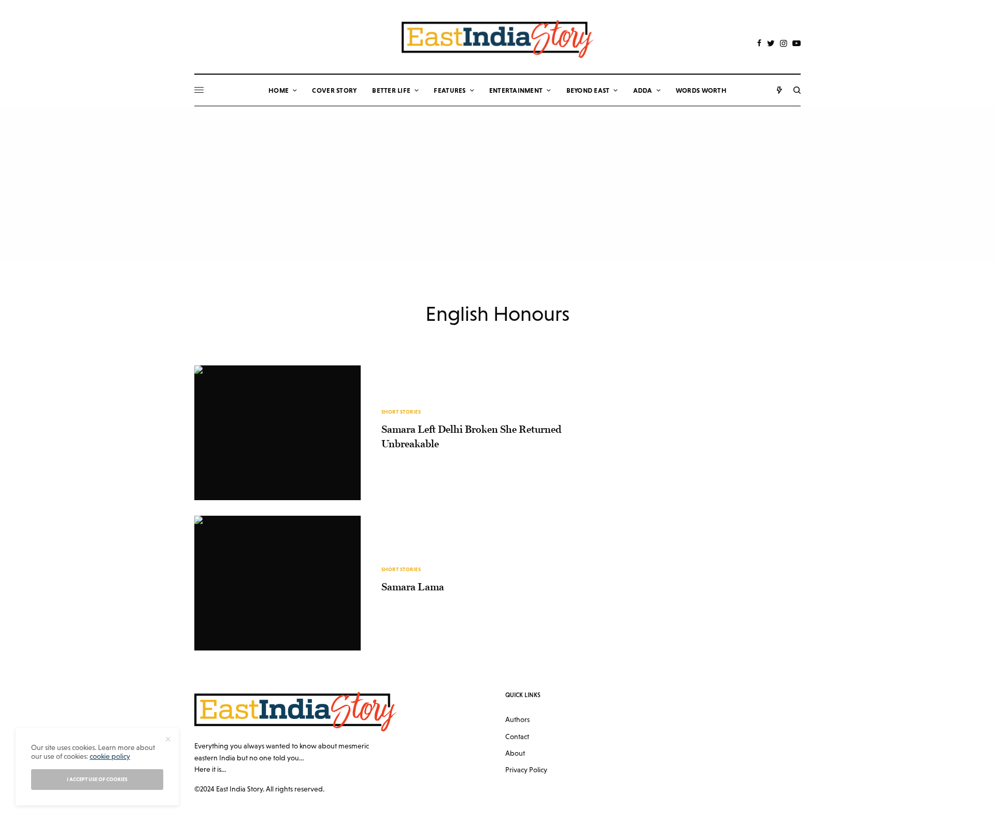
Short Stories (401, 412)
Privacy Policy (526, 770)
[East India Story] (497, 39)
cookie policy (110, 756)
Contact (517, 736)
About (515, 753)
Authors (517, 719)
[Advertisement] (497, 184)
